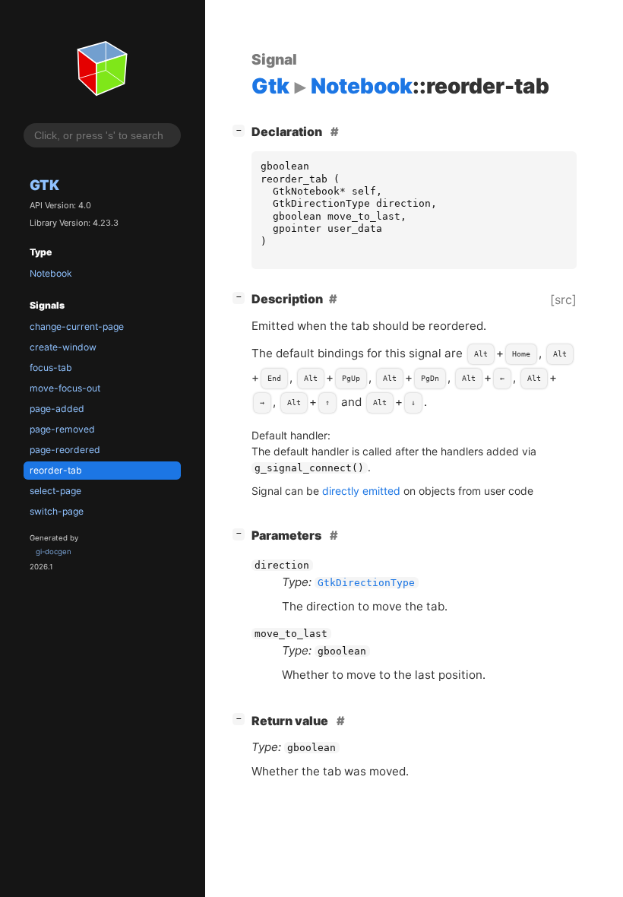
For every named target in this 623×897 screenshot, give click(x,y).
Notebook (51, 273)
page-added (57, 408)
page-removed (62, 429)
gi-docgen (53, 551)
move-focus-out (65, 388)
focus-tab (51, 367)
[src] (563, 299)
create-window (63, 347)
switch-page (57, 511)
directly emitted (361, 490)
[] (241, 129)
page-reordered (65, 449)
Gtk (44, 184)
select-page (55, 490)
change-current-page (77, 326)
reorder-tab (56, 470)
